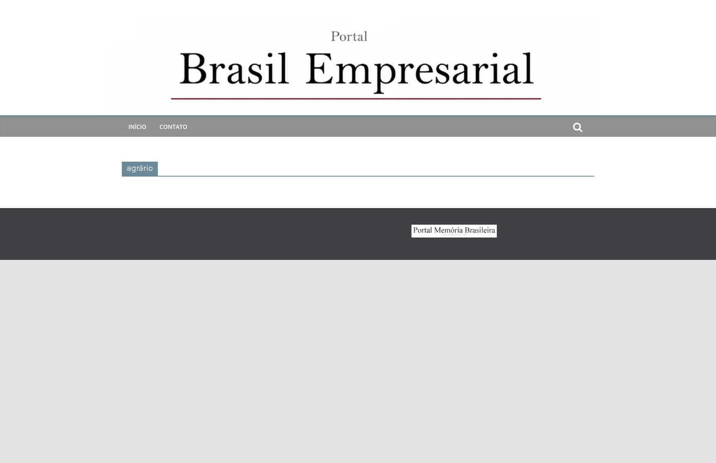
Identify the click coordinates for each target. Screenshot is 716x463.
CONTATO (173, 127)
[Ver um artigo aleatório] (591, 127)
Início (137, 127)
